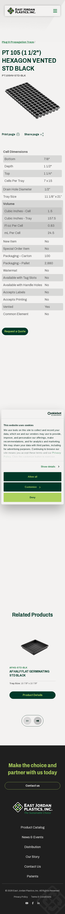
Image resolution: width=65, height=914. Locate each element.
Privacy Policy (21, 897)
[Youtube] (26, 903)
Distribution (32, 847)
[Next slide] (38, 721)
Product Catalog (32, 827)
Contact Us (32, 866)
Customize (31, 487)
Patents (32, 876)
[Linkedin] (38, 903)
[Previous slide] (27, 721)
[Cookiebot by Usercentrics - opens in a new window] (47, 414)
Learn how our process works (31, 563)
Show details (48, 466)
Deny (32, 497)
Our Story (32, 856)
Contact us (33, 785)
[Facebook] (33, 903)
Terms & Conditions (41, 897)
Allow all (32, 476)
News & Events (32, 837)
